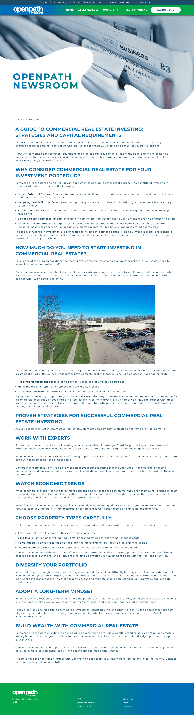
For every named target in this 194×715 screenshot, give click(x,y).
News (125, 702)
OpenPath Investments (47, 231)
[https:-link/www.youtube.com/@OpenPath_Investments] (16, 702)
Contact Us (128, 699)
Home (70, 10)
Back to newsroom (29, 119)
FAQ (79, 699)
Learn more (165, 10)
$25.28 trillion (96, 142)
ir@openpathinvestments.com (26, 699)
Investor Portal (135, 10)
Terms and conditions (87, 702)
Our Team (127, 706)
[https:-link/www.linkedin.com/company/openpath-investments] (13, 702)
